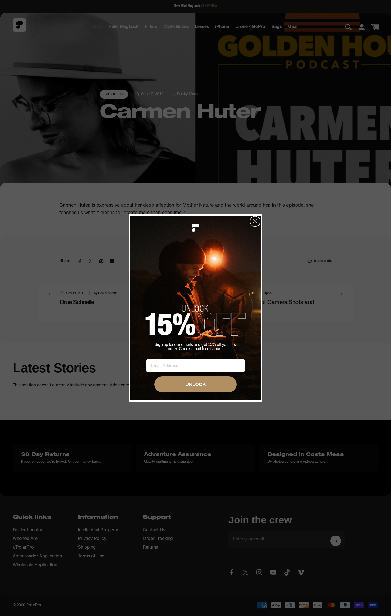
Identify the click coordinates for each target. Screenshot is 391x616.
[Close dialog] (255, 221)
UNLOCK (195, 384)
